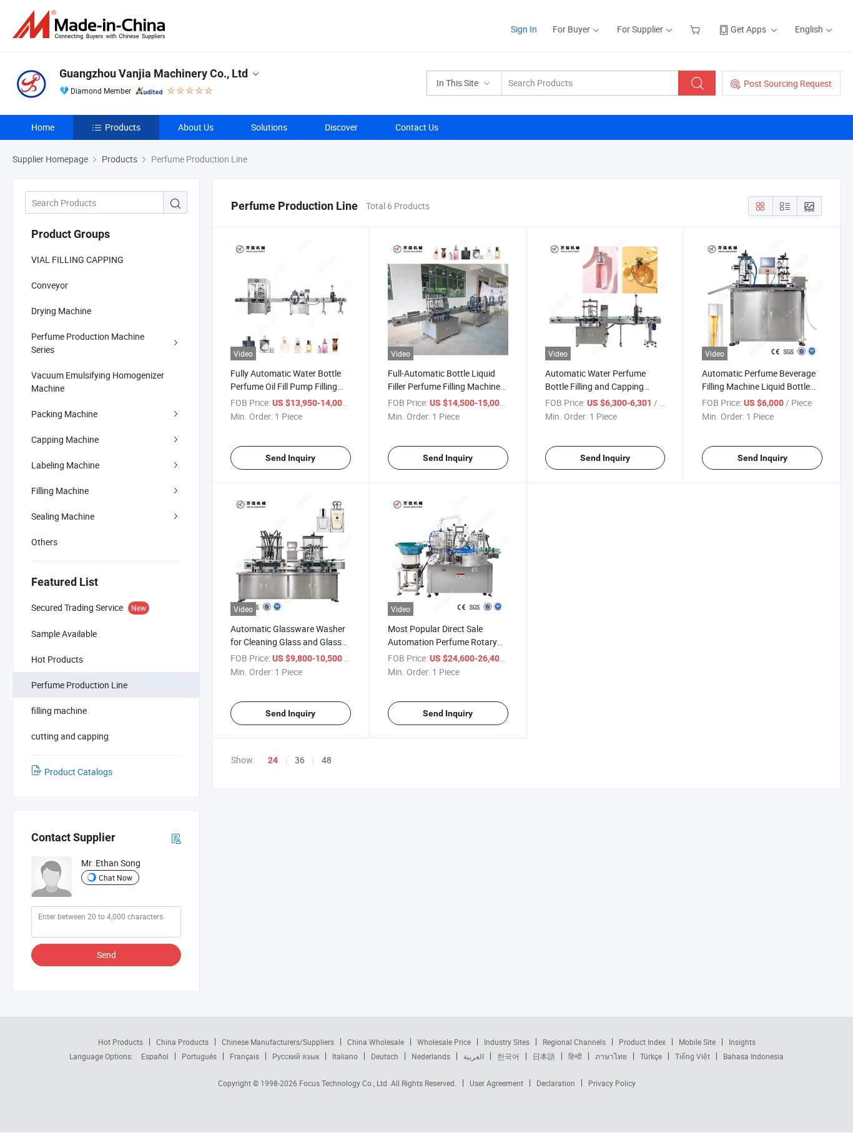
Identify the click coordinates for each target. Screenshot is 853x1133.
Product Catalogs (78, 772)
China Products (182, 1042)
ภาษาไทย (611, 1056)
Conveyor (49, 285)
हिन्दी (575, 1056)
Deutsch (384, 1056)
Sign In (524, 29)
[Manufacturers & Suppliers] (92, 24)
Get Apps (748, 29)
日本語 (544, 1056)
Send (106, 955)
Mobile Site (697, 1042)
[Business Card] (176, 837)
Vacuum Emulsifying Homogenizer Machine (97, 381)
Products (123, 127)
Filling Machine (60, 491)
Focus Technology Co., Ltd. (345, 1083)
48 (327, 760)
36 (300, 760)
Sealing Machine (62, 516)
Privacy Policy (612, 1083)
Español (155, 1056)
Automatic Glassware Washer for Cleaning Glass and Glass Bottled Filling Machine (287, 642)
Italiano (345, 1056)
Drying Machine (61, 311)
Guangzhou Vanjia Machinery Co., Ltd (153, 73)
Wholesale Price (444, 1042)
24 (273, 760)
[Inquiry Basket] (696, 29)
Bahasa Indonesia (753, 1056)
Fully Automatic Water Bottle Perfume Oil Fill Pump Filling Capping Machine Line (285, 386)
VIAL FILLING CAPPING (77, 259)
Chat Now (115, 878)
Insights (742, 1042)
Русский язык (295, 1056)
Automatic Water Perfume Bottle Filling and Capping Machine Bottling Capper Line (602, 386)
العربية (473, 1056)
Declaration (555, 1083)
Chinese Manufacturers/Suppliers (278, 1042)
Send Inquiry (290, 458)
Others (44, 542)
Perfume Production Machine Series (87, 342)
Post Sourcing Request (788, 83)
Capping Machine (65, 439)
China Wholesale (375, 1042)
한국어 (508, 1056)
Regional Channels (574, 1042)
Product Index (642, 1042)
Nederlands (431, 1056)
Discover (341, 127)
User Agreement (496, 1083)
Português (199, 1056)
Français (244, 1056)
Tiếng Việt (692, 1056)
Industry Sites (507, 1042)
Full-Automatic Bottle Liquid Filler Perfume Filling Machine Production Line (444, 386)
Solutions (269, 127)
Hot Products (120, 1042)
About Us (196, 127)
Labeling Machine (65, 465)
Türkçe (651, 1056)
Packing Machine (64, 414)
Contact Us (416, 127)
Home (42, 127)
